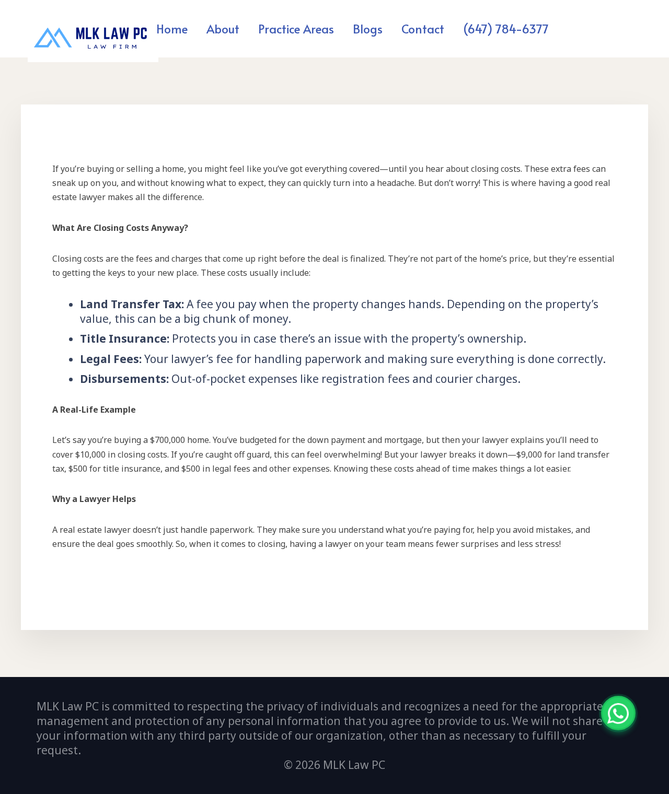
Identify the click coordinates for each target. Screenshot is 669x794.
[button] (340, 28)
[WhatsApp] (618, 713)
